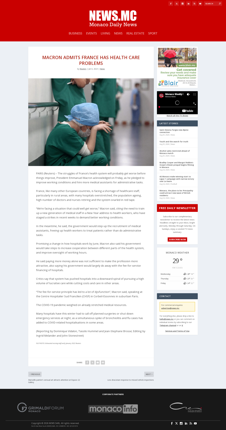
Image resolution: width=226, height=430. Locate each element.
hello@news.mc (167, 319)
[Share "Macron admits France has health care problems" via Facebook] (87, 362)
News (118, 33)
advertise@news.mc (170, 308)
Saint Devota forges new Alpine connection (174, 131)
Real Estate (135, 33)
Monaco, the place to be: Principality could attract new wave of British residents (176, 193)
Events (91, 33)
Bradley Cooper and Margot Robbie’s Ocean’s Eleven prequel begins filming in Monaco (177, 164)
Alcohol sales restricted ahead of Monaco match (175, 152)
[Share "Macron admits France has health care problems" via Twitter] (92, 362)
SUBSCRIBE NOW (177, 239)
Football (174, 184)
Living (105, 33)
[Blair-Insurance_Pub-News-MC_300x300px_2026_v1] (177, 86)
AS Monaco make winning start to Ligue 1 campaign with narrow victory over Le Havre (177, 179)
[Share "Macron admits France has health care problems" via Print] (103, 362)
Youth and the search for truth (174, 141)
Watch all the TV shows (177, 115)
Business (75, 33)
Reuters (83, 69)
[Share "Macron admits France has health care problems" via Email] (97, 362)
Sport (152, 33)
